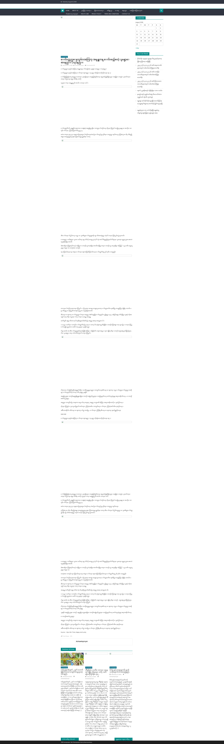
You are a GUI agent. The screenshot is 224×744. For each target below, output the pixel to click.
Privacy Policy (96, 14)
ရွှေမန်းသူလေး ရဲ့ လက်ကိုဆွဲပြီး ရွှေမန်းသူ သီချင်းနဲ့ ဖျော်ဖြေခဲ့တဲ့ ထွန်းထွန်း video (148, 111)
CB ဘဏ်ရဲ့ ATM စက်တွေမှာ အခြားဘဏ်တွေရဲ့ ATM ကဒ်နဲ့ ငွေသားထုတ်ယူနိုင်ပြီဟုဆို (71, 739)
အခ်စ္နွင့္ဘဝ (109, 10)
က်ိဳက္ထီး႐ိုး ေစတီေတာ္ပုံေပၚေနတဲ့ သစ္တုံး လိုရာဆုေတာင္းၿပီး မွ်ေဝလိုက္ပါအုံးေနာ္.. (96, 672)
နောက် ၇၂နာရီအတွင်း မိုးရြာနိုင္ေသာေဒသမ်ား (149, 90)
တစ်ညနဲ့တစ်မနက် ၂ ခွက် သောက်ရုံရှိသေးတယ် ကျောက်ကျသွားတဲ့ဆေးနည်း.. (72, 672)
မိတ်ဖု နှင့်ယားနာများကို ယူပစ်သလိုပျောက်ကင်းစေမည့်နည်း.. (120, 671)
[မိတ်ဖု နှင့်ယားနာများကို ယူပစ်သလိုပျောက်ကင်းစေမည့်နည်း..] (121, 659)
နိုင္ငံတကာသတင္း (99, 10)
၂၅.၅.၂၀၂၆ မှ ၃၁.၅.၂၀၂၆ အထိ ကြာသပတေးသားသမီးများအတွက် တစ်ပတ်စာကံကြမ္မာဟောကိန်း (149, 84)
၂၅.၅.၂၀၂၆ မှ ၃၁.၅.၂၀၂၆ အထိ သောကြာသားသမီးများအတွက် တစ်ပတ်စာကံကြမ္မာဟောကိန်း (148, 74)
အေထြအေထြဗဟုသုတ (136, 10)
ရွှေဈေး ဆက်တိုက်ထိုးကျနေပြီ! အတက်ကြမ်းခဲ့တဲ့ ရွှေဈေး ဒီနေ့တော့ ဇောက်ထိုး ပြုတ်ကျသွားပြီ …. (149, 103)
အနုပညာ (124, 10)
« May (137, 48)
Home (67, 10)
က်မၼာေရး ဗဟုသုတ (72, 14)
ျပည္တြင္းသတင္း (86, 10)
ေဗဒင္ (117, 10)
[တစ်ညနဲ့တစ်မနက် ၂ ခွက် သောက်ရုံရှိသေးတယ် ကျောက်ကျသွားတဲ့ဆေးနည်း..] (72, 659)
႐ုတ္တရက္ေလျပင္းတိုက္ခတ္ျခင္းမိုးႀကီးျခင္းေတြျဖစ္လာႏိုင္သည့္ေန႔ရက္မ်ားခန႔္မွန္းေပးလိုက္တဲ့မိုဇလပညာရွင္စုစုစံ (124, 739)
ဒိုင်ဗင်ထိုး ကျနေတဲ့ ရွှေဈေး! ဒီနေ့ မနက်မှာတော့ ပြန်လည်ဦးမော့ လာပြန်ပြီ (149, 60)
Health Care (85, 14)
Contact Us (126, 14)
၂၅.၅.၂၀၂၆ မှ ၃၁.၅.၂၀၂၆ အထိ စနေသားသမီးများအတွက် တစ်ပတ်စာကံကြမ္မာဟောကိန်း (149, 66)
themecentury (88, 742)
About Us (75, 10)
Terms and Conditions (111, 14)
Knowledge (64, 57)
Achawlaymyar (79, 65)
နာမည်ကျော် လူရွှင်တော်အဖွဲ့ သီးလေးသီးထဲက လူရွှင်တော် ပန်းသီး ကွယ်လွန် (149, 95)
